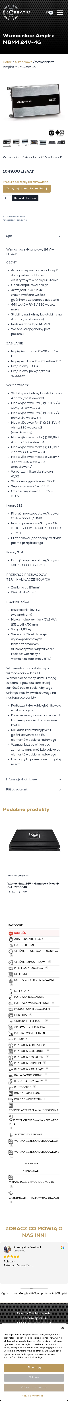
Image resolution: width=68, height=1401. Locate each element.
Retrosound (22, 1087)
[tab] (24, 133)
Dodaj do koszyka (25, 198)
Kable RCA (21, 974)
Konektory (21, 991)
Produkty (21, 1039)
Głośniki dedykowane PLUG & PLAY (36, 951)
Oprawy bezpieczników (29, 1027)
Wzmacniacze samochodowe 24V (36, 1152)
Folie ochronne (24, 945)
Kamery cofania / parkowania (34, 980)
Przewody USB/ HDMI (27, 1063)
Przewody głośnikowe (29, 1051)
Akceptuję (34, 1367)
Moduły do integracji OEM (32, 1009)
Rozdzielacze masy (27, 1093)
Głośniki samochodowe (30, 962)
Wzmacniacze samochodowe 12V (36, 1141)
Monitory (20, 1015)
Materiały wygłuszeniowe (32, 1003)
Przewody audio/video (29, 1045)
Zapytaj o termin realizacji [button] (26, 188)
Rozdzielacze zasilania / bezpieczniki (34, 1110)
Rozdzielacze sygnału (29, 1099)
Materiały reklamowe (29, 997)
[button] (62, 1328)
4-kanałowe (23, 62)
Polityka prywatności (32, 1396)
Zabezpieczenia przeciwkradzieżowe (34, 1198)
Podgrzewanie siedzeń (29, 1033)
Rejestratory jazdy (28, 1081)
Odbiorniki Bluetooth (29, 1021)
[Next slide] (63, 142)
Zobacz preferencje (34, 1387)
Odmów (34, 1377)
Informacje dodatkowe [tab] (21, 779)
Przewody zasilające (29, 1069)
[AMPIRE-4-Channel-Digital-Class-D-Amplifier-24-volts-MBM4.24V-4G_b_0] (34, 106)
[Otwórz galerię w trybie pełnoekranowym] (61, 133)
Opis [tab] (9, 236)
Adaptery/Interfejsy (28, 939)
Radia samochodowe (28, 1075)
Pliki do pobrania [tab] (17, 789)
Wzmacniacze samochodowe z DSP (32, 1182)
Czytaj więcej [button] (11, 1278)
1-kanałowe (30, 1164)
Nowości (20, 933)
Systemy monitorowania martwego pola (33, 1123)
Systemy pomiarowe (28, 1135)
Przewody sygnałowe (29, 1057)
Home (7, 62)
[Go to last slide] (5, 142)
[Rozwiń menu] (60, 12)
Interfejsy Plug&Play (28, 968)
